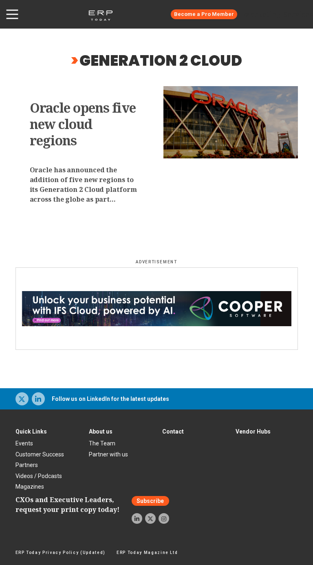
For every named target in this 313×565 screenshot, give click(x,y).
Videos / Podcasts (38, 476)
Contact (173, 431)
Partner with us (108, 454)
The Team (102, 443)
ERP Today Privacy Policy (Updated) (60, 552)
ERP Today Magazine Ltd (147, 552)
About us (100, 431)
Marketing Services (278, 14)
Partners (26, 465)
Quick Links (31, 431)
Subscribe (150, 501)
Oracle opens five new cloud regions (83, 124)
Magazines (29, 486)
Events (24, 443)
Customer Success (39, 454)
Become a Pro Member (204, 14)
